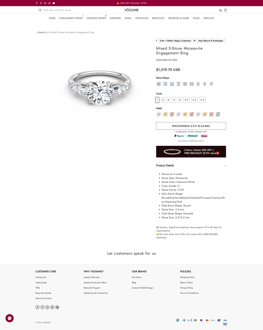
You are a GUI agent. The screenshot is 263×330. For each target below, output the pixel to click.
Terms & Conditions (189, 292)
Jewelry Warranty (92, 277)
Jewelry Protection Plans (95, 282)
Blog (134, 282)
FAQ (38, 287)
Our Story (136, 277)
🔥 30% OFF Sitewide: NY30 (131, 3)
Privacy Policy (186, 287)
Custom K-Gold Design (142, 287)
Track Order (41, 282)
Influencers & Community (96, 292)
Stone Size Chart (44, 298)
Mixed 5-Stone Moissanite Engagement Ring (72, 32)
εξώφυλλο (42, 32)
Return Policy (186, 282)
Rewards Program (92, 287)
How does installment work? (191, 140)
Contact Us (41, 277)
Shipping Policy (187, 277)
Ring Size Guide (43, 292)
